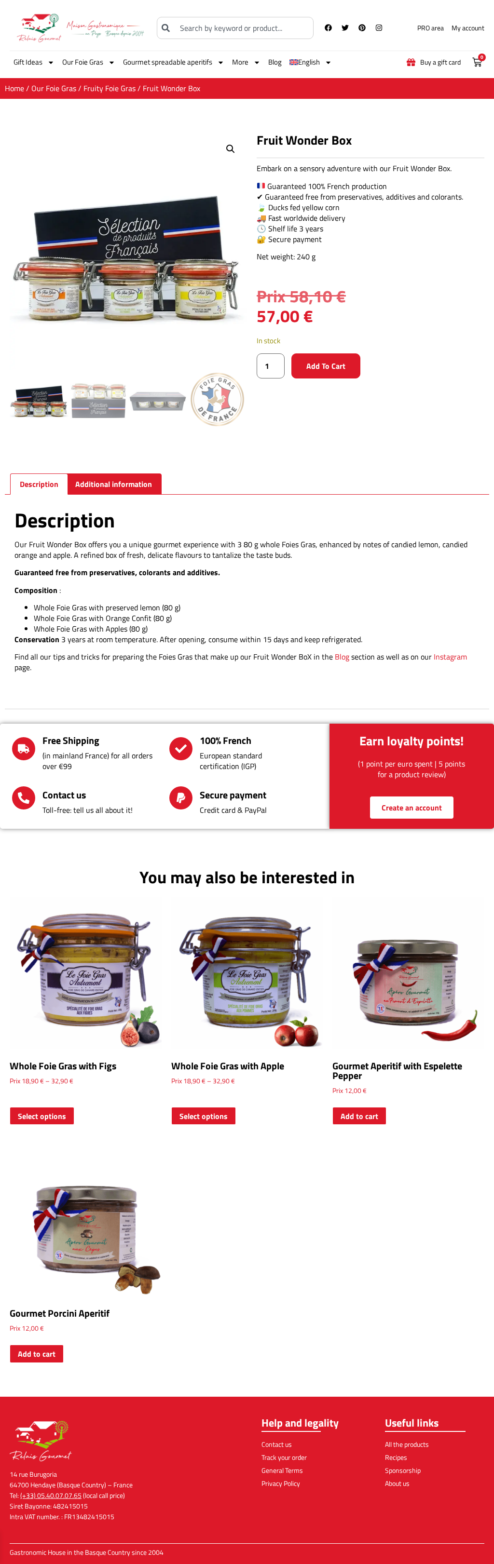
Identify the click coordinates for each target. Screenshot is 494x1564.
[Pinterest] (362, 28)
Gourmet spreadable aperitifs (167, 61)
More (240, 61)
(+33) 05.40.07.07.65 (51, 1495)
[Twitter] (345, 28)
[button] (230, 149)
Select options (42, 1116)
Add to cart (325, 366)
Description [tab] (39, 484)
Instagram (450, 656)
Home (14, 88)
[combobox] (235, 28)
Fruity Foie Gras (109, 88)
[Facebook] (328, 28)
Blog (275, 61)
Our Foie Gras (82, 61)
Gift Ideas (28, 61)
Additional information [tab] (113, 484)
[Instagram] (379, 28)
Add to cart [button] (359, 1116)
